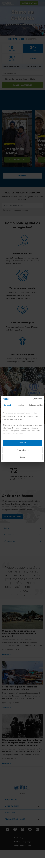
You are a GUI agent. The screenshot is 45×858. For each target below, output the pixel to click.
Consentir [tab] (7, 405)
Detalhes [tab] (20, 405)
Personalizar (21, 450)
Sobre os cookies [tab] (35, 405)
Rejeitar (22, 457)
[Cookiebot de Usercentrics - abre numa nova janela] (32, 399)
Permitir (22, 443)
